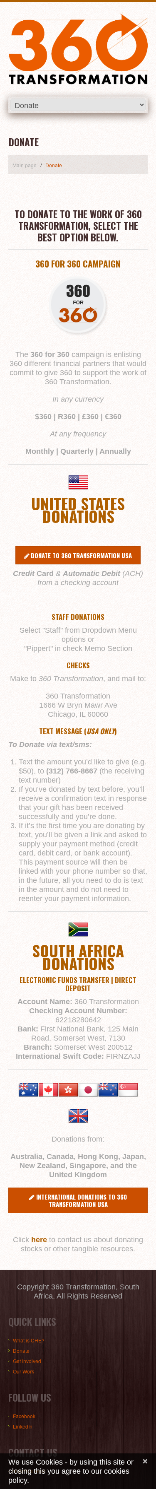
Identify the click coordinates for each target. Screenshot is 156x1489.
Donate (21, 1350)
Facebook (24, 1415)
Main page (24, 165)
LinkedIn (22, 1426)
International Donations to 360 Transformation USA (81, 1200)
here (39, 1240)
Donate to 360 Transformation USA (81, 555)
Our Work (23, 1371)
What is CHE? (29, 1340)
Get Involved (27, 1360)
